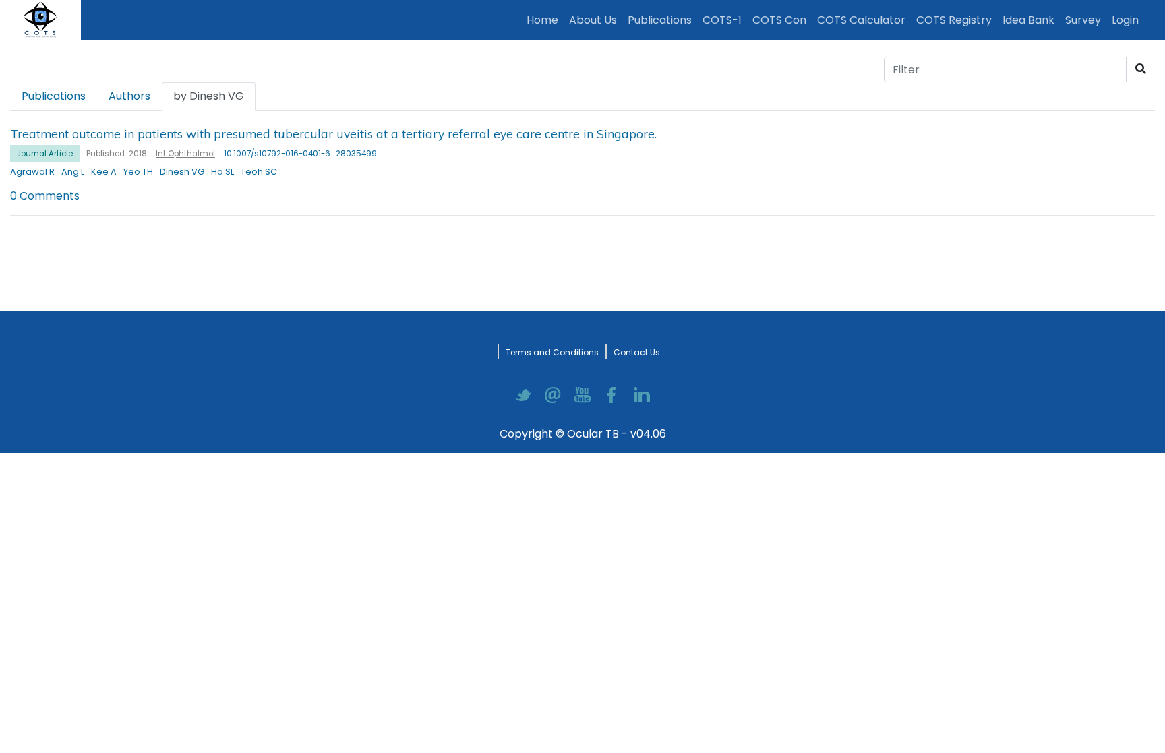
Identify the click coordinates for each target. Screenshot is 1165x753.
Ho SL (222, 171)
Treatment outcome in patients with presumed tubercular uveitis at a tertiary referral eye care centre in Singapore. (333, 133)
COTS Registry (954, 20)
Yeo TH (138, 171)
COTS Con (779, 20)
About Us (593, 20)
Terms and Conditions (552, 352)
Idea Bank (1028, 20)
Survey (1083, 20)
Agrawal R (32, 171)
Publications (662, 19)
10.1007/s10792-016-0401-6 (277, 153)
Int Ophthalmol (185, 153)
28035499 (356, 153)
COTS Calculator (861, 20)
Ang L (72, 171)
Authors (129, 96)
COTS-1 (722, 20)
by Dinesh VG (208, 96)
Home (545, 19)
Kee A (104, 171)
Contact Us (637, 352)
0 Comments (45, 196)
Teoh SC (259, 171)
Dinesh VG (182, 171)
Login (1128, 19)
